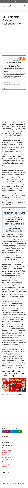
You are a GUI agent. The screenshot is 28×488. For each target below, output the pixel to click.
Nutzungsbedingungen (11, 481)
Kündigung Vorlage (7, 454)
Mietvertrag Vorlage (7, 459)
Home (6, 10)
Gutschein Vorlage (7, 452)
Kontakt (23, 483)
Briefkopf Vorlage (6, 450)
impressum (18, 483)
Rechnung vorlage (6, 461)
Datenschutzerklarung (19, 479)
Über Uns (10, 479)
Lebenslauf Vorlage (7, 457)
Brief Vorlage (5, 447)
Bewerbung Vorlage (7, 445)
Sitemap (12, 483)
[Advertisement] (14, 39)
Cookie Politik (6, 483)
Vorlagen (10, 10)
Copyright (20, 481)
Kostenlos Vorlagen (10, 6)
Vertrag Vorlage (6, 464)
